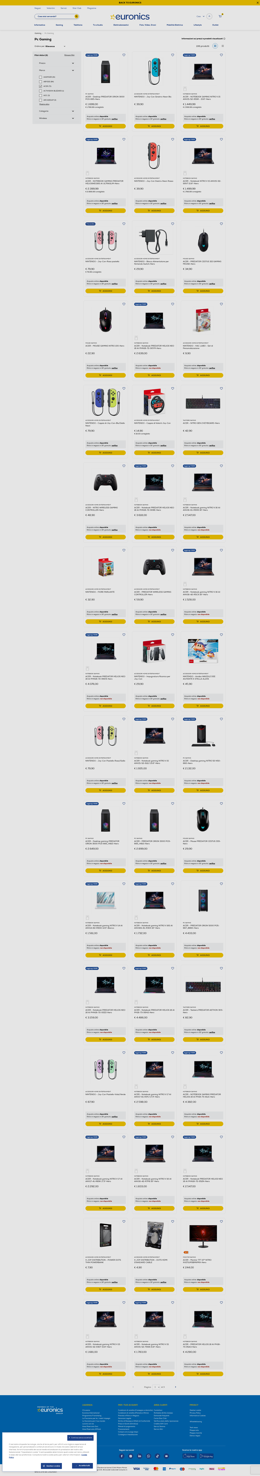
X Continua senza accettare (80, 1438)
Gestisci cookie (53, 1466)
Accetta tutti (84, 1465)
